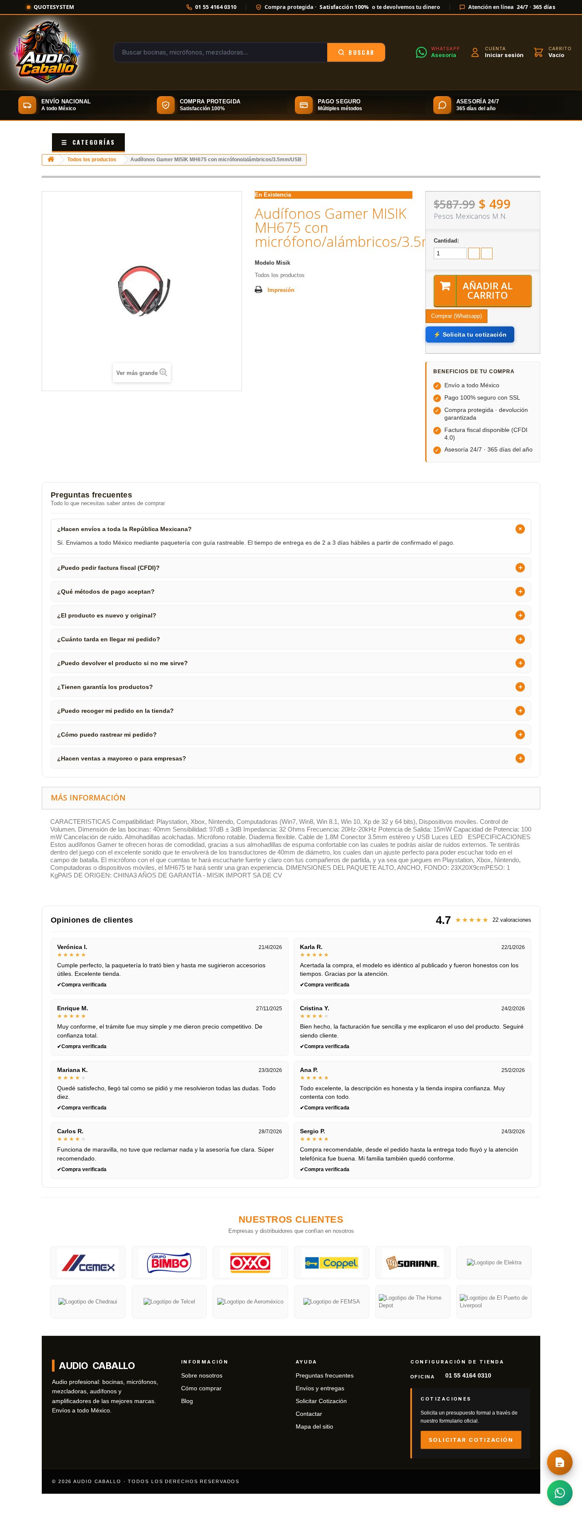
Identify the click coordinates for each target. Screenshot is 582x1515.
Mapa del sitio (314, 1427)
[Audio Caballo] (46, 52)
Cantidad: (446, 240)
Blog (187, 1401)
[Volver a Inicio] (51, 159)
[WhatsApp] (560, 1493)
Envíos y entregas (320, 1388)
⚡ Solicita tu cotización (470, 334)
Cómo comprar (201, 1388)
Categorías (88, 141)
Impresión (281, 290)
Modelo (264, 263)
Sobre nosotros (201, 1375)
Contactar (309, 1414)
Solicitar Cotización (321, 1401)
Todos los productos (91, 160)
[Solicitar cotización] (560, 1462)
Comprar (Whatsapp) (456, 316)
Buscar (362, 52)
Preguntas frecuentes (325, 1375)
